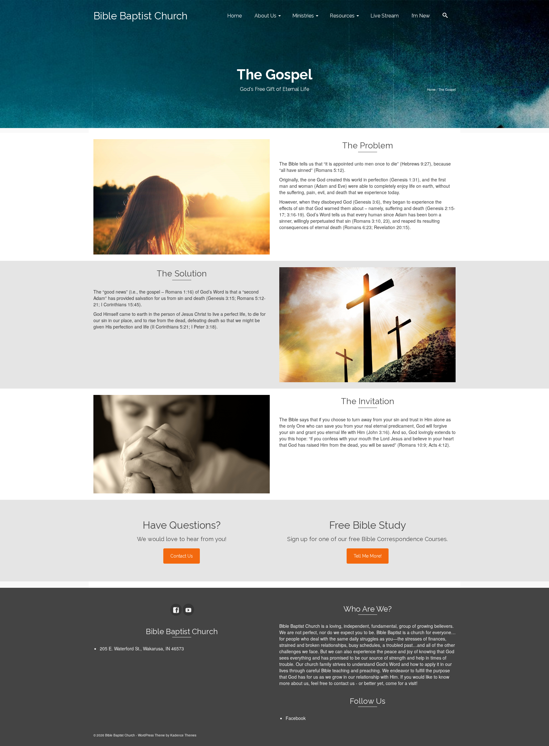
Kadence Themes (183, 735)
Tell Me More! (368, 556)
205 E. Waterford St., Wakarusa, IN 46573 (142, 648)
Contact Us (181, 556)
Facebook (296, 718)
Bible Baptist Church (140, 16)
